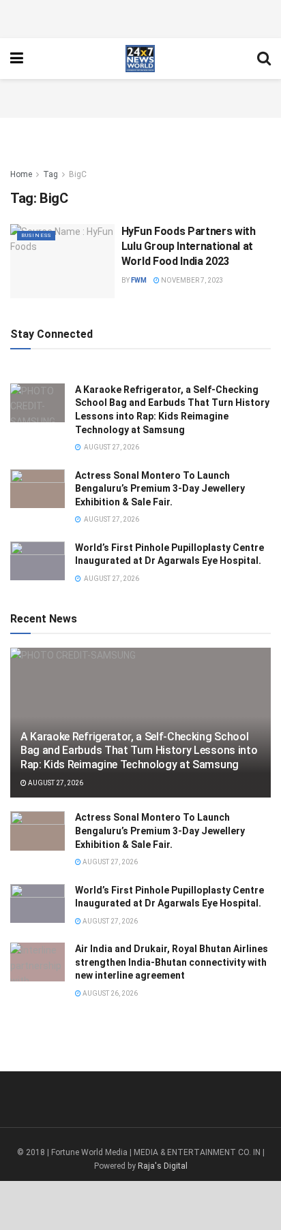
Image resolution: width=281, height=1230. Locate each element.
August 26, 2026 (109, 993)
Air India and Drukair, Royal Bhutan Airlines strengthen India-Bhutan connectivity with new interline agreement (171, 962)
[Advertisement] (140, 17)
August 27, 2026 (55, 783)
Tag (50, 174)
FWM (139, 280)
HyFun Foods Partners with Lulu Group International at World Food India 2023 (188, 246)
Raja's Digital (163, 1166)
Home (21, 174)
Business (36, 235)
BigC (78, 174)
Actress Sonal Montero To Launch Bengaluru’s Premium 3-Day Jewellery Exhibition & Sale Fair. (160, 488)
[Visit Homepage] (140, 58)
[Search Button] (264, 58)
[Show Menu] (16, 58)
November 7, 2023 (192, 280)
